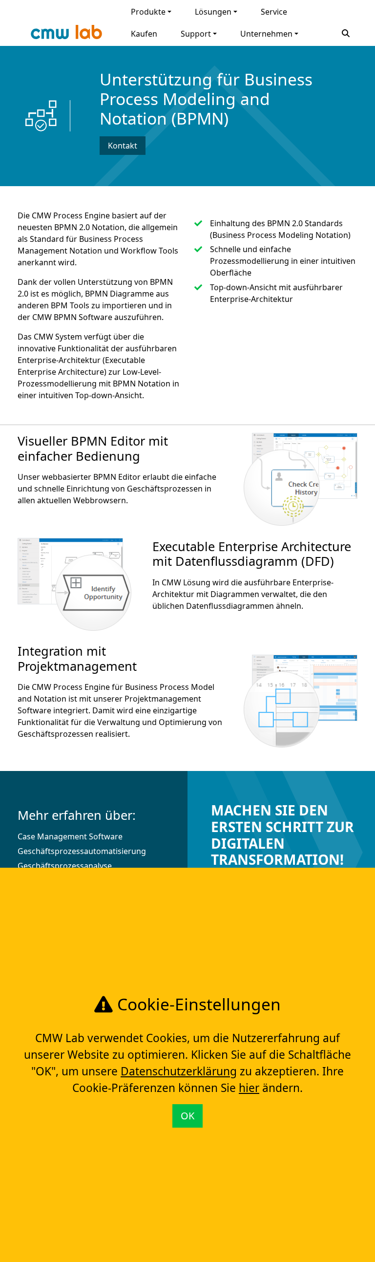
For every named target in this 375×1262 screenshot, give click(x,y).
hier (249, 1087)
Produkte (148, 11)
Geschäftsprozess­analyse (65, 865)
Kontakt (122, 145)
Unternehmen (266, 33)
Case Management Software (70, 836)
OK (187, 1115)
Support (196, 33)
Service (274, 11)
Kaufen (144, 33)
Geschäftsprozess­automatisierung (82, 851)
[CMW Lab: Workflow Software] (66, 34)
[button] (345, 32)
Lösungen (213, 11)
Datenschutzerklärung (179, 1071)
